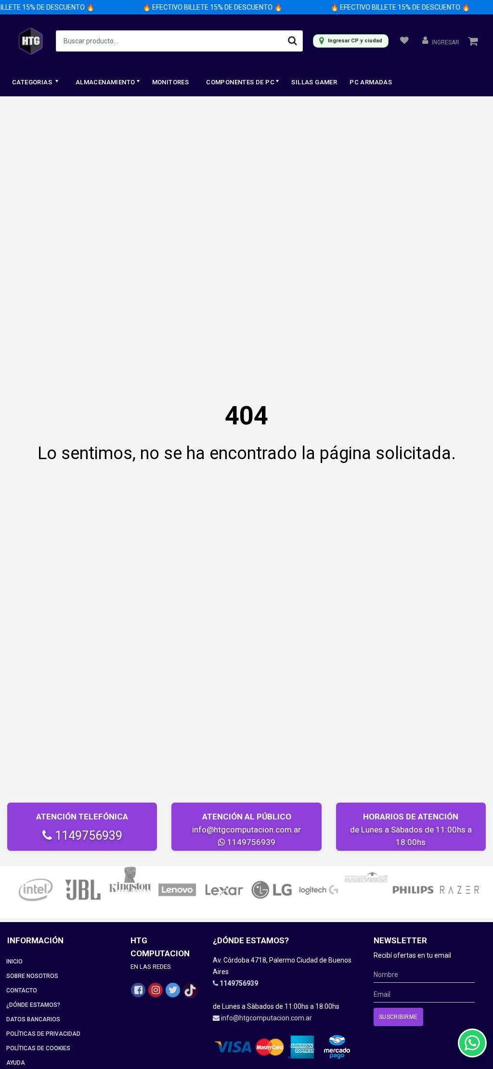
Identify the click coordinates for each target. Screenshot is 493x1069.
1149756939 (87, 836)
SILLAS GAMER (314, 82)
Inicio (14, 961)
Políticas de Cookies (38, 1048)
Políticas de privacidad (43, 1033)
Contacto (21, 990)
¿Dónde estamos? (33, 1005)
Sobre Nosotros (32, 976)
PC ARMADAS (371, 82)
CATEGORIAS (32, 82)
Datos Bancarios (33, 1019)
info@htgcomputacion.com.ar (246, 829)
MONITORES (170, 82)
